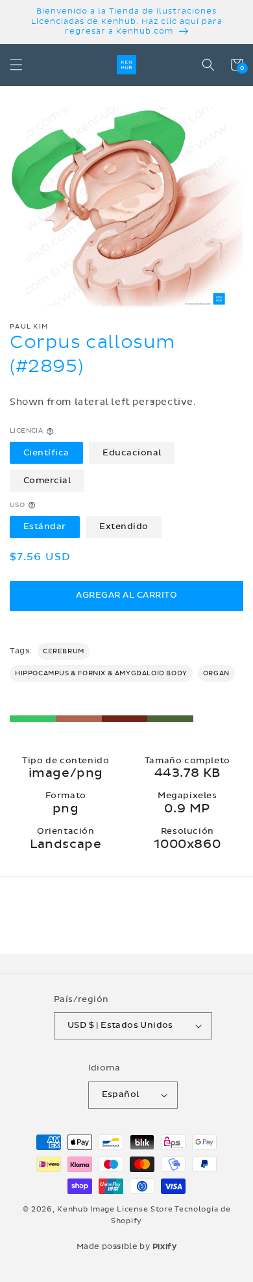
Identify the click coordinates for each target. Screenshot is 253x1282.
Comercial (47, 480)
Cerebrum (63, 651)
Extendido (124, 526)
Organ (216, 673)
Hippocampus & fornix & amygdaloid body (101, 673)
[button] (16, 64)
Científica (46, 453)
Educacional (132, 453)
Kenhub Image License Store (115, 1209)
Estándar (44, 526)
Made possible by (127, 1246)
